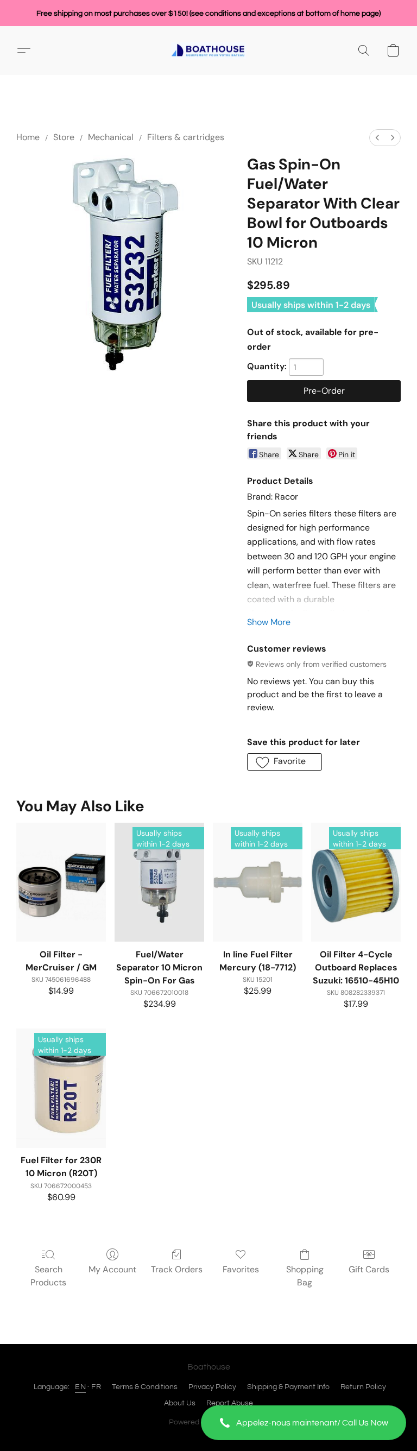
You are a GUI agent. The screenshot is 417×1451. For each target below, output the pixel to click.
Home (28, 137)
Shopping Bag (305, 1276)
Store (63, 137)
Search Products (48, 1276)
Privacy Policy (212, 1387)
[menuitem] (377, 138)
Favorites (241, 1269)
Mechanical (111, 137)
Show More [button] (268, 622)
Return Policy (363, 1387)
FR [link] (96, 1387)
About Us (179, 1403)
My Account (112, 1269)
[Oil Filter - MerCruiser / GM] (61, 882)
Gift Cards (369, 1269)
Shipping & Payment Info (288, 1387)
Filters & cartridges (185, 137)
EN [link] (80, 1387)
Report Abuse (229, 1403)
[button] (303, 1422)
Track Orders (177, 1269)
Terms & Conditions (145, 1387)
